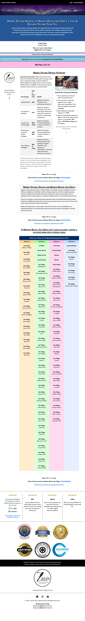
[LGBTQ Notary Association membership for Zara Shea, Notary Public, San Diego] (25, 531)
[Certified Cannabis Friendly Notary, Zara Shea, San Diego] (25, 550)
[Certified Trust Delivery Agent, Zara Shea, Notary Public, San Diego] (60, 531)
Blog (75, 10)
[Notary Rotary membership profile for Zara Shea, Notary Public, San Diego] (43, 550)
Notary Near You (66, 10)
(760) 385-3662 (78, 2)
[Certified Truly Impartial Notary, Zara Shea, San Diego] (43, 531)
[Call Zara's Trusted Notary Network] (9, 77)
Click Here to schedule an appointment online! (49, 181)
